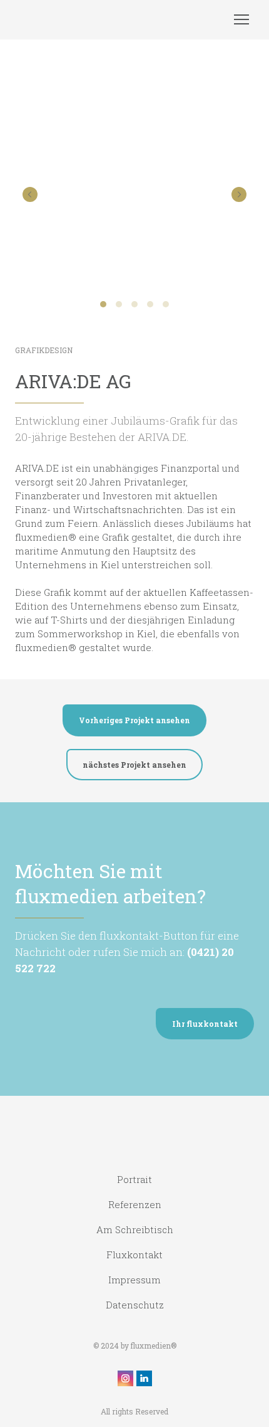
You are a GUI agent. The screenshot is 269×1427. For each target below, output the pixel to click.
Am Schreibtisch (134, 1229)
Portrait (134, 1179)
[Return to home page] (85, 19)
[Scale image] (134, 193)
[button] (134, 720)
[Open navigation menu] (241, 19)
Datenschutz (135, 1304)
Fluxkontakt (134, 1254)
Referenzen (134, 1204)
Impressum (134, 1279)
